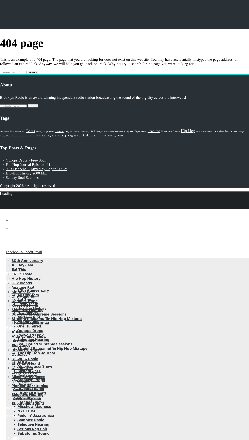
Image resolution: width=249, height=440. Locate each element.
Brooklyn (40, 132)
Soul (85, 135)
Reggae (72, 135)
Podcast (44, 136)
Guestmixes (28, 397)
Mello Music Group (14, 136)
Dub (93, 131)
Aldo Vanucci (4, 132)
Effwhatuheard (109, 132)
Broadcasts (22, 286)
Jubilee (233, 131)
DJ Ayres (68, 131)
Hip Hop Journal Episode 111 (28, 165)
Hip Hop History (26, 278)
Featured (154, 131)
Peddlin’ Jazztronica (35, 415)
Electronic (119, 132)
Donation (16, 416)
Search (33, 72)
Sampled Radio (30, 420)
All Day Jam (28, 295)
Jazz (227, 131)
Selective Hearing (33, 339)
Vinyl (114, 136)
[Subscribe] (7, 220)
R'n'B (59, 136)
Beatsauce (26, 375)
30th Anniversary (33, 290)
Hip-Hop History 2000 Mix (26, 173)
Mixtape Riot (28, 317)
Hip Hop (188, 130)
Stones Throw (94, 136)
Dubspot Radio (30, 388)
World (120, 136)
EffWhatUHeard (31, 393)
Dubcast (25, 384)
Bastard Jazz (29, 371)
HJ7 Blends (22, 283)
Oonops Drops (30, 330)
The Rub (108, 136)
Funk (164, 131)
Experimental (140, 131)
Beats (30, 131)
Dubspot (99, 131)
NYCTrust (26, 411)
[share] (7, 228)
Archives (20, 357)
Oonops (38, 136)
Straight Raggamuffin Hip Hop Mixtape (47, 318)
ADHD (17, 332)
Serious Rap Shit (32, 429)
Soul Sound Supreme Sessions (39, 314)
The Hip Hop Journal (36, 353)
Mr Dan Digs (28, 321)
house (198, 131)
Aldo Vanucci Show (34, 366)
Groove (176, 131)
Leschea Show (30, 402)
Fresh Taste (27, 304)
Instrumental (207, 131)
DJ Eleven (76, 131)
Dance (59, 131)
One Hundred (29, 326)
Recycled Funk (30, 335)
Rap (64, 135)
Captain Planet (49, 132)
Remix (79, 136)
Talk (101, 136)
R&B (54, 136)
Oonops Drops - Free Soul (26, 160)
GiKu (170, 131)
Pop (49, 136)
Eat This (19, 269)
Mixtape (26, 136)
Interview (219, 131)
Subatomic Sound (33, 433)
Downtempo (85, 132)
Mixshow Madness (34, 406)
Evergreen (128, 131)
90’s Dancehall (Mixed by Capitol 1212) (36, 169)
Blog (10, 408)
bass (12, 131)
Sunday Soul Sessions (22, 177)
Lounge (241, 131)
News (32, 136)
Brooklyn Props (31, 379)
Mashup (2, 136)
